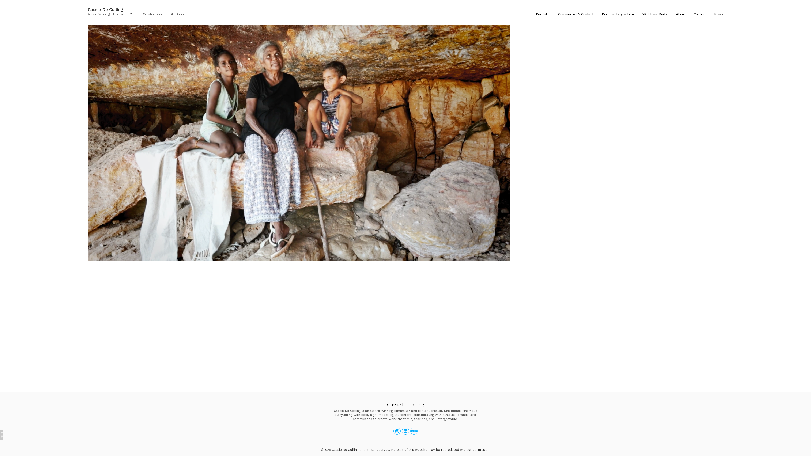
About (680, 14)
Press (718, 14)
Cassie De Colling (405, 404)
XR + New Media (655, 14)
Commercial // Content (575, 14)
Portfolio (543, 14)
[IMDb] (414, 431)
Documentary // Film (618, 14)
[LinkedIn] (405, 431)
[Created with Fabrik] (1, 435)
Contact (700, 14)
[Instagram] (397, 431)
